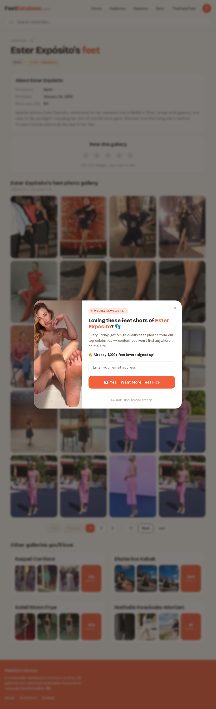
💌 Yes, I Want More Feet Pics (132, 382)
